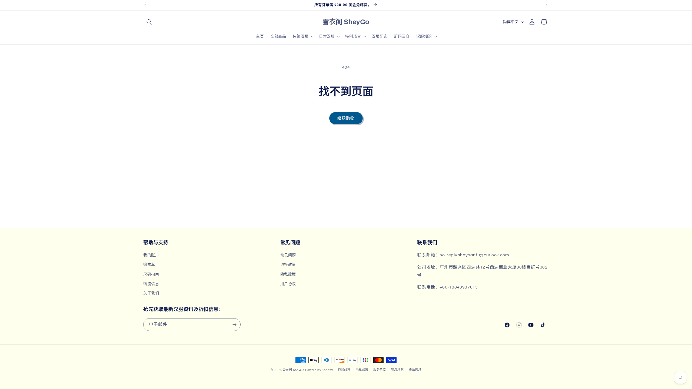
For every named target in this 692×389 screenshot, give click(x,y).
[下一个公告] (547, 5)
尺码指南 (151, 274)
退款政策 (344, 369)
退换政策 (288, 265)
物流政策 (397, 369)
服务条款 (379, 369)
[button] (149, 22)
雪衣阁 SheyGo (293, 369)
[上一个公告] (145, 5)
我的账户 (151, 255)
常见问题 (288, 255)
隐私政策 (288, 274)
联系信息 (415, 369)
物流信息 (151, 284)
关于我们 (151, 293)
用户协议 (288, 284)
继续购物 (346, 118)
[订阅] (234, 324)
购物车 (149, 265)
